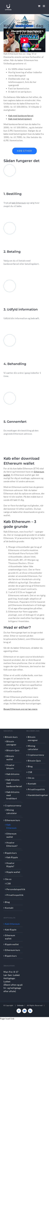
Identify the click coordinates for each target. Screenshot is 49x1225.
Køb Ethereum (11, 826)
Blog (7, 902)
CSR (8, 883)
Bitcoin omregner (11, 743)
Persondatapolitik (13, 889)
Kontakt (9, 907)
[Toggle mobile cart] (39, 6)
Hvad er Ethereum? (11, 844)
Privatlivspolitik (13, 895)
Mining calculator (11, 811)
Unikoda (20, 1005)
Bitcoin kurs (11, 737)
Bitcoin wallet (10, 758)
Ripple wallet (13, 872)
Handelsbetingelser (36, 795)
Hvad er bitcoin (10, 767)
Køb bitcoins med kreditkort (13, 795)
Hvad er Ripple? (10, 865)
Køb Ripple (12, 857)
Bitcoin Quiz (12, 750)
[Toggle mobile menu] (44, 6)
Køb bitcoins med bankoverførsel (13, 783)
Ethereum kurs (12, 820)
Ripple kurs (11, 853)
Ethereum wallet (11, 835)
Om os (8, 879)
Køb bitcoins (13, 774)
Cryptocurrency (13, 805)
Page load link (7, 1018)
